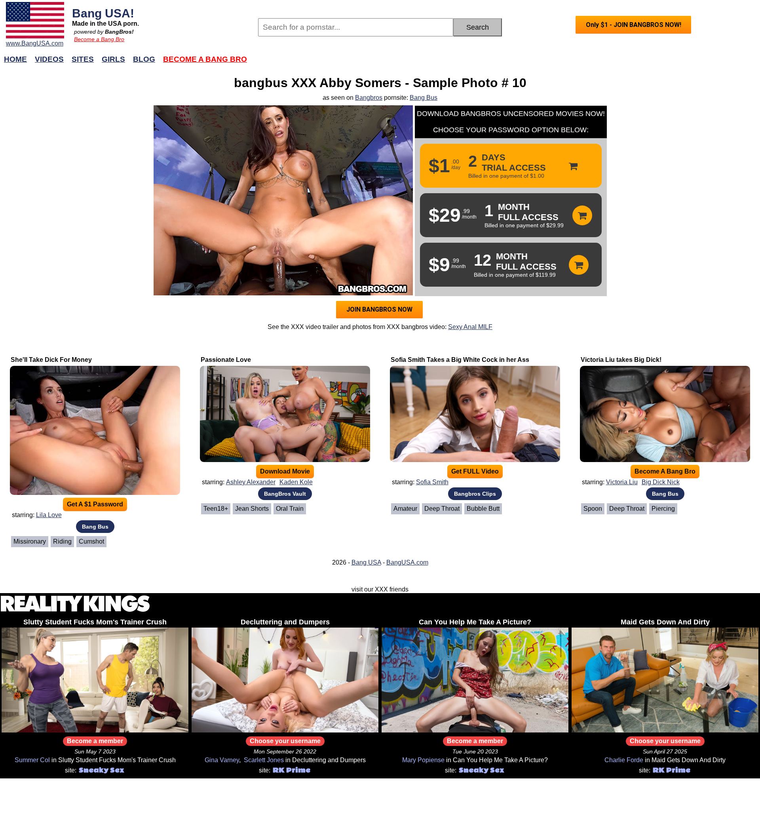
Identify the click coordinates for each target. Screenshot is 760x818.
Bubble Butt (483, 508)
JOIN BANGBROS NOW (379, 309)
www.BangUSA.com (34, 43)
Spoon (592, 508)
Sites (83, 59)
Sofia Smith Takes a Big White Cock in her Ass (460, 359)
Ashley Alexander (251, 482)
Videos (49, 59)
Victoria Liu (622, 482)
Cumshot (91, 541)
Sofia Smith (432, 482)
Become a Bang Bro (99, 39)
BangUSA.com (407, 562)
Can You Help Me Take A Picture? (475, 622)
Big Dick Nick (661, 482)
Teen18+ (215, 508)
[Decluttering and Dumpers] (285, 730)
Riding (62, 541)
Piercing (663, 508)
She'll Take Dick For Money (51, 359)
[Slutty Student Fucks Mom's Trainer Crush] (95, 730)
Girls (113, 59)
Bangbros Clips (475, 494)
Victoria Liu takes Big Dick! (621, 359)
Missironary (29, 541)
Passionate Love (226, 359)
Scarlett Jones (264, 760)
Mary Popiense (423, 760)
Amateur (405, 508)
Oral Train (290, 508)
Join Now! (505, 63)
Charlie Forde (623, 760)
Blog (144, 59)
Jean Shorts (252, 508)
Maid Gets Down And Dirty (665, 622)
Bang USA (366, 562)
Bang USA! (103, 13)
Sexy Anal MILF (470, 326)
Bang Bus (423, 97)
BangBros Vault (285, 494)
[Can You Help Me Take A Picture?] (475, 730)
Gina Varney (222, 760)
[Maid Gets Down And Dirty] (665, 730)
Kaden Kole (296, 482)
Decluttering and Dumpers (285, 622)
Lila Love (49, 515)
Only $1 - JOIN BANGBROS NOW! (633, 25)
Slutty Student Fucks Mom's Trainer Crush (95, 622)
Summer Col (32, 760)
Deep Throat (442, 508)
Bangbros (368, 97)
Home (15, 59)
